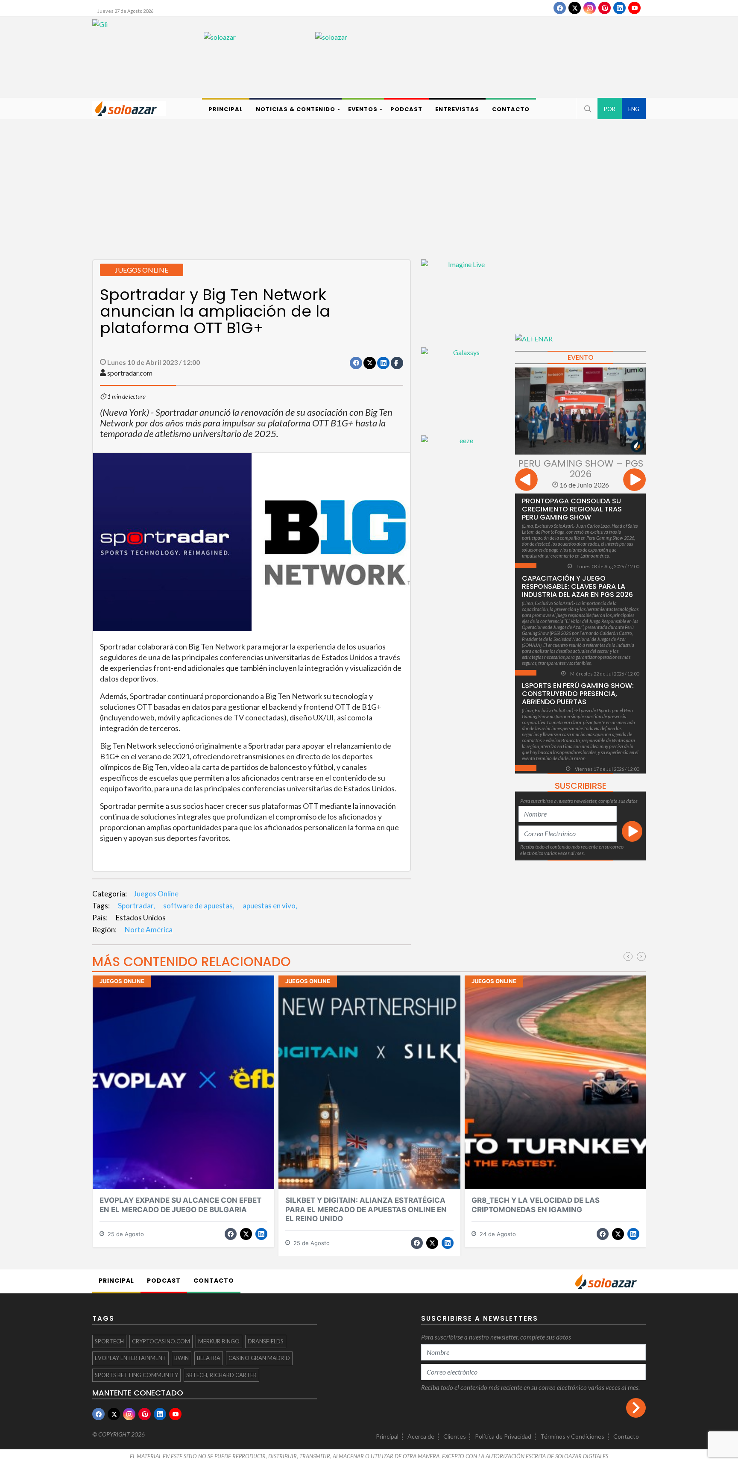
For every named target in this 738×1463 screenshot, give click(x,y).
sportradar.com (129, 373)
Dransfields (266, 1341)
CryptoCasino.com (161, 1341)
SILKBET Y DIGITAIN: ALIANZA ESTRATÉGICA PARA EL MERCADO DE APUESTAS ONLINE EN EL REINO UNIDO (366, 1209)
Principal (387, 1436)
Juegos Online (156, 893)
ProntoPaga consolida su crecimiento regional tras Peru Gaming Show (572, 509)
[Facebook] (560, 8)
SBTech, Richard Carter (221, 1375)
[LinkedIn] (619, 8)
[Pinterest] (604, 8)
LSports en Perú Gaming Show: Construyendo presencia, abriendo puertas (578, 694)
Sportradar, (136, 905)
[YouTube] (634, 8)
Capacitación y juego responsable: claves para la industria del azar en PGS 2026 (577, 586)
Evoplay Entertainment (130, 1357)
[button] (587, 108)
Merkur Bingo (219, 1341)
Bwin (181, 1357)
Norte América (149, 929)
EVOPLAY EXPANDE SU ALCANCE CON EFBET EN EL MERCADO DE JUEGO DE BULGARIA (180, 1204)
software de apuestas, (198, 905)
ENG (633, 109)
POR (609, 109)
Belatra (208, 1357)
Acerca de (420, 1436)
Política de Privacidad (503, 1436)
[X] (574, 8)
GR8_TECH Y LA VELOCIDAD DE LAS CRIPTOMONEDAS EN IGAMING (536, 1204)
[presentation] (526, 481)
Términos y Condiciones (572, 1436)
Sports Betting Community (136, 1375)
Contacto (626, 1436)
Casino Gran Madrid (259, 1357)
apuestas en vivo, (270, 905)
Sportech (109, 1341)
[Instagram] (589, 8)
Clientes (454, 1436)
